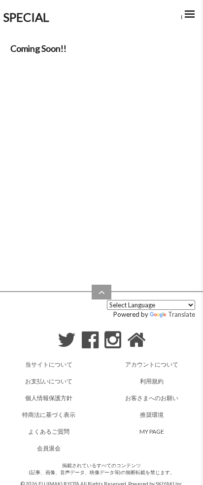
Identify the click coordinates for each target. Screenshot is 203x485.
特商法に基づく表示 (48, 414)
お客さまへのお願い (151, 398)
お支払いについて (48, 381)
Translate (181, 314)
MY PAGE (151, 431)
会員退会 (49, 448)
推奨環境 (152, 414)
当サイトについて (48, 364)
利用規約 (152, 381)
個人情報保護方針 (48, 398)
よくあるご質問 (48, 431)
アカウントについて (151, 364)
